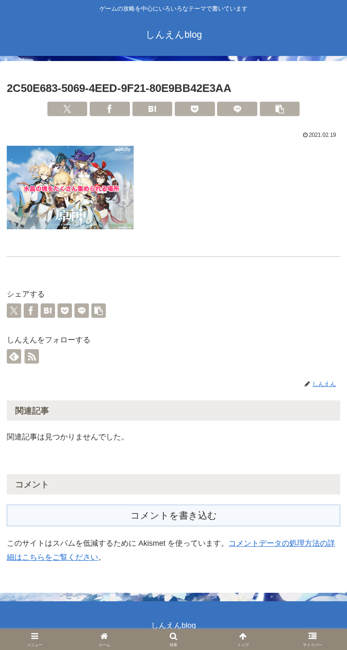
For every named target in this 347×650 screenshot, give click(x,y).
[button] (280, 109)
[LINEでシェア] (237, 109)
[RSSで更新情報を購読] (32, 356)
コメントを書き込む (173, 515)
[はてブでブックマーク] (152, 109)
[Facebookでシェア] (110, 109)
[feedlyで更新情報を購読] (14, 356)
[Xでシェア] (67, 109)
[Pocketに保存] (195, 109)
